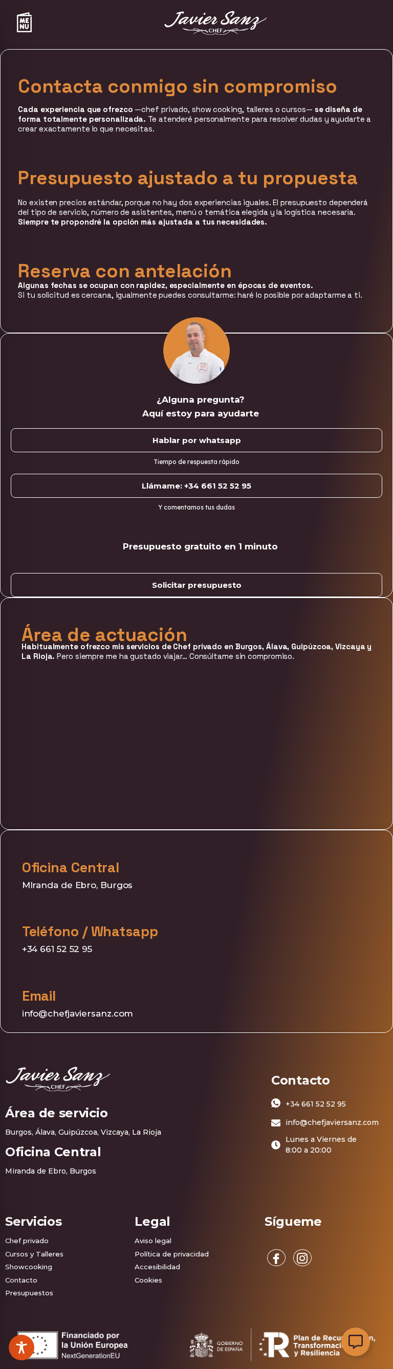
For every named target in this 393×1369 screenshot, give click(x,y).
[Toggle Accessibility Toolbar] (21, 1347)
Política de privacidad (172, 1254)
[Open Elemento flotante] (355, 1342)
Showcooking (28, 1267)
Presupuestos (29, 1293)
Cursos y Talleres (34, 1254)
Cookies (148, 1280)
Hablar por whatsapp (196, 440)
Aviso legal (153, 1240)
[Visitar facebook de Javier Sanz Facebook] (276, 1257)
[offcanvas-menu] (24, 22)
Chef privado (27, 1240)
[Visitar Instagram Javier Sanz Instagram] (302, 1257)
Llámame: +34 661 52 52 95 (196, 486)
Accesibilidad (157, 1267)
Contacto (21, 1280)
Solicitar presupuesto (197, 585)
